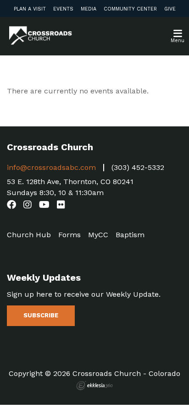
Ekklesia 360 (94, 385)
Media (88, 9)
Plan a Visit (30, 9)
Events (63, 9)
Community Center (130, 9)
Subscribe (40, 315)
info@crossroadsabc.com (51, 167)
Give (170, 9)
